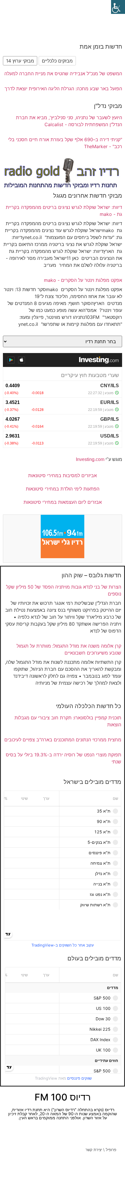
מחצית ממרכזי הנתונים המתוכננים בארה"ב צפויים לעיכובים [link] (62, 740)
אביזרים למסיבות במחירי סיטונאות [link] (62, 475)
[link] (118, 7)
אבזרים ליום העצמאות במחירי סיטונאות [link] (63, 502)
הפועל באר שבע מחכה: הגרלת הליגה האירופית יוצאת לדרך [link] (63, 88)
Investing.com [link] (90, 459)
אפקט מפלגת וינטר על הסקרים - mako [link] (83, 280)
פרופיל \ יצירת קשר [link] (100, 1149)
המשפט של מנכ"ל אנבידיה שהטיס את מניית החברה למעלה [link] (63, 73)
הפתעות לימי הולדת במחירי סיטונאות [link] (62, 489)
